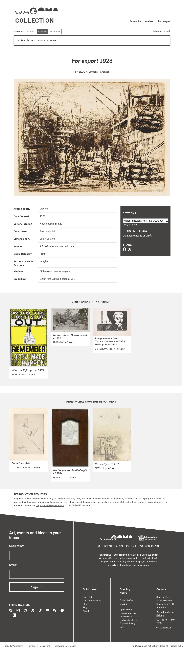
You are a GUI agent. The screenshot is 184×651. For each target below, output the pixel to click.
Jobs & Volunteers (14, 645)
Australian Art (47, 231)
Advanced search (161, 30)
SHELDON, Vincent (86, 71)
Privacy (31, 645)
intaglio (44, 261)
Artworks (135, 21)
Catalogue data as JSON (136, 235)
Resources (55, 31)
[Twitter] (129, 249)
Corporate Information (65, 645)
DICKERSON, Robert (105, 348)
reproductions (156, 501)
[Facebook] (124, 249)
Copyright (45, 645)
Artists (149, 21)
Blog (85, 607)
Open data (88, 596)
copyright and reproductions (50, 505)
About (86, 610)
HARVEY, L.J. (60, 477)
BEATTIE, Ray (19, 374)
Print (42, 253)
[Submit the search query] (15, 40)
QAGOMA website (92, 600)
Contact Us (165, 627)
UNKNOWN (59, 342)
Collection (34, 20)
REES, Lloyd (101, 468)
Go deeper (164, 21)
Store (85, 603)
